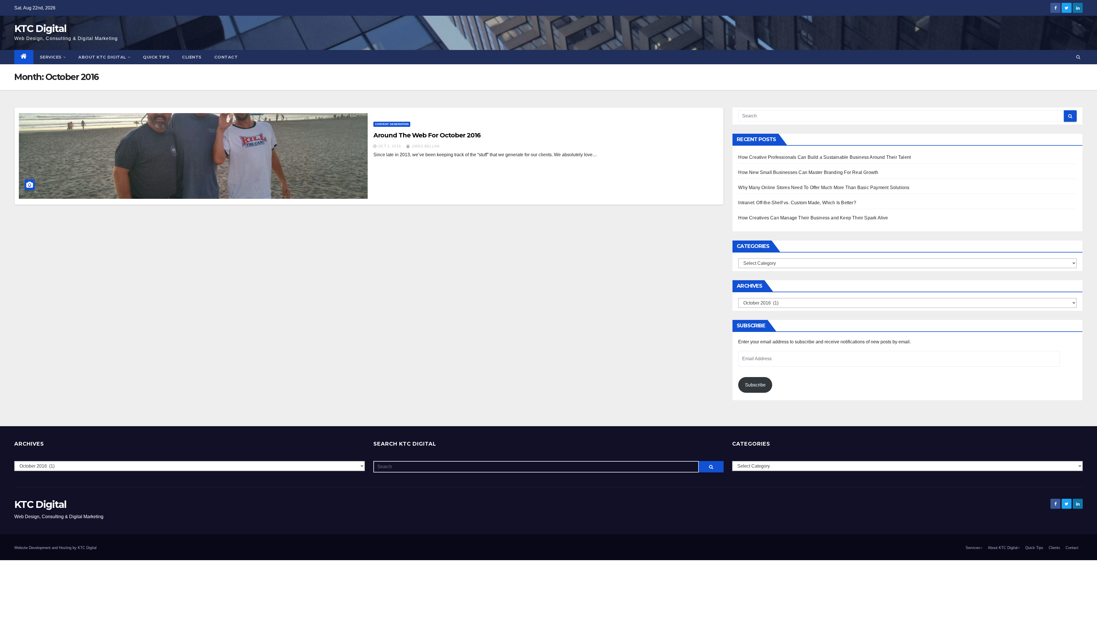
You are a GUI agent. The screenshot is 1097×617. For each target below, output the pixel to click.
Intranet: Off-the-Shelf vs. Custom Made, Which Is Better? (797, 202)
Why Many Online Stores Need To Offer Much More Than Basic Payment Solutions (823, 187)
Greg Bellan (425, 146)
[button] (1078, 57)
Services (51, 57)
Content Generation (392, 124)
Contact (226, 57)
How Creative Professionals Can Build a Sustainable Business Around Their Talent (824, 157)
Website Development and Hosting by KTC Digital (55, 548)
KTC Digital (40, 29)
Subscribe (755, 384)
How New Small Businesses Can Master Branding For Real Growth (808, 172)
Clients (192, 57)
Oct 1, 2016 (389, 146)
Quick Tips (156, 57)
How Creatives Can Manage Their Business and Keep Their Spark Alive (813, 217)
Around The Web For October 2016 (427, 135)
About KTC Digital (102, 57)
